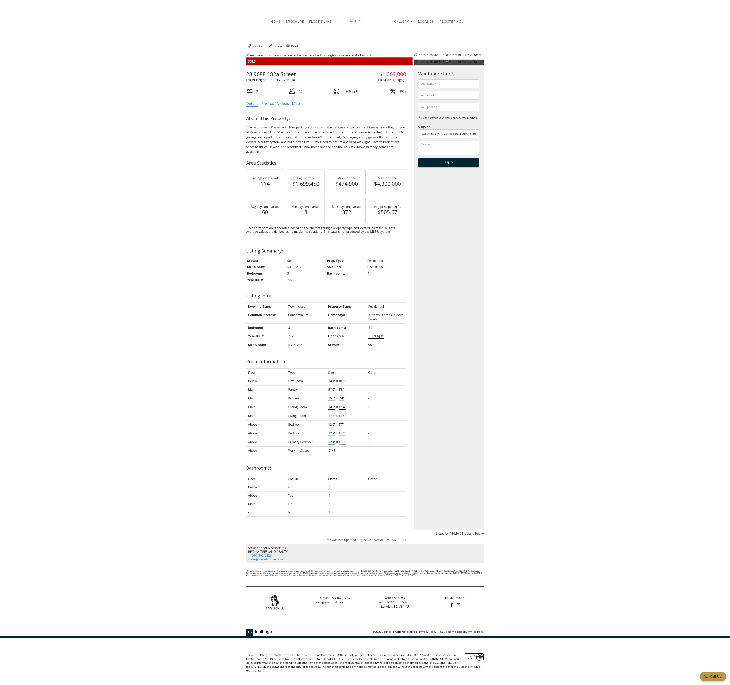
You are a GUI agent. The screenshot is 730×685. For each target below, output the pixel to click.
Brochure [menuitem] (295, 21)
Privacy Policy (427, 631)
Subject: (423, 127)
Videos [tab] (283, 103)
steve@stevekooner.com (265, 559)
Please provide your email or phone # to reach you (449, 117)
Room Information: (266, 361)
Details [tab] (252, 103)
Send (449, 163)
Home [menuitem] (276, 21)
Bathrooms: (258, 468)
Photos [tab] (267, 103)
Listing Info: (258, 295)
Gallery (401, 21)
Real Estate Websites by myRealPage (461, 631)
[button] (452, 605)
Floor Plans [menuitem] (320, 21)
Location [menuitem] (426, 21)
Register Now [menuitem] (451, 21)
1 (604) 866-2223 (259, 555)
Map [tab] (296, 103)
